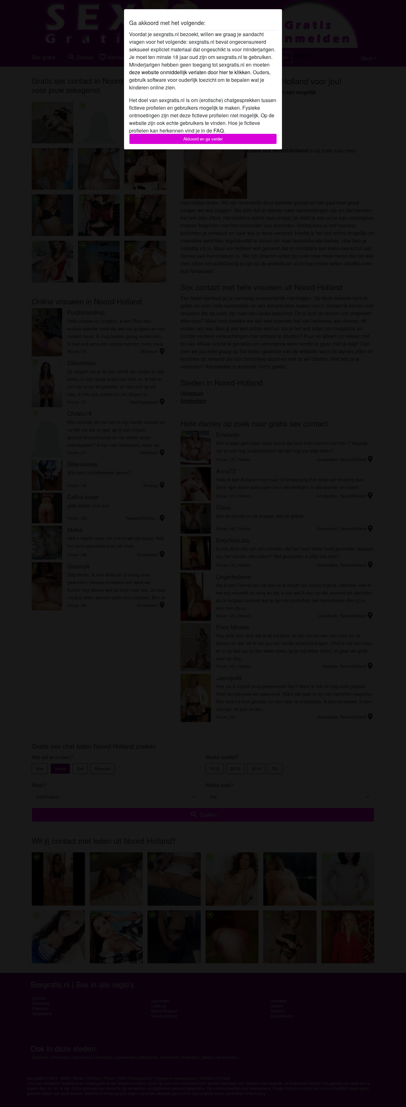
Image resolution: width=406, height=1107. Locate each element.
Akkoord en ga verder (203, 139)
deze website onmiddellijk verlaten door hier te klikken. (190, 72)
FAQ (218, 130)
